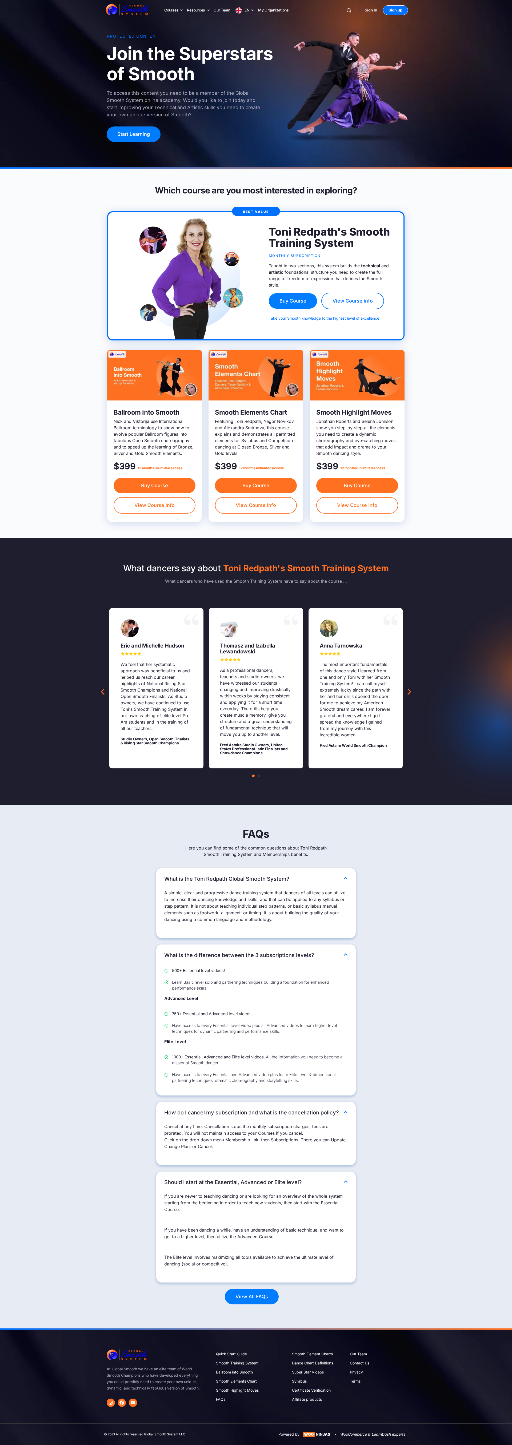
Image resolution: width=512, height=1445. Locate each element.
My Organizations (273, 10)
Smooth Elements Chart (236, 1381)
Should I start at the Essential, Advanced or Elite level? (233, 1182)
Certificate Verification (311, 1390)
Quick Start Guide (231, 1354)
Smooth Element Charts (312, 1354)
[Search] (348, 10)
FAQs (220, 1399)
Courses (171, 10)
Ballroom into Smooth (234, 1372)
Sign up (395, 10)
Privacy (356, 1372)
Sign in (371, 10)
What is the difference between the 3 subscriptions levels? (239, 955)
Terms (355, 1381)
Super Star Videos (308, 1372)
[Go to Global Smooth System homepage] (127, 10)
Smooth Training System (237, 1363)
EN (247, 10)
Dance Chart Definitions (312, 1363)
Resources (196, 10)
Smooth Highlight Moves (237, 1390)
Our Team (222, 10)
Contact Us (359, 1363)
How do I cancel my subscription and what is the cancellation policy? (251, 1112)
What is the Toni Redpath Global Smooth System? (226, 879)
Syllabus (299, 1381)
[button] (409, 691)
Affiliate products (307, 1399)
